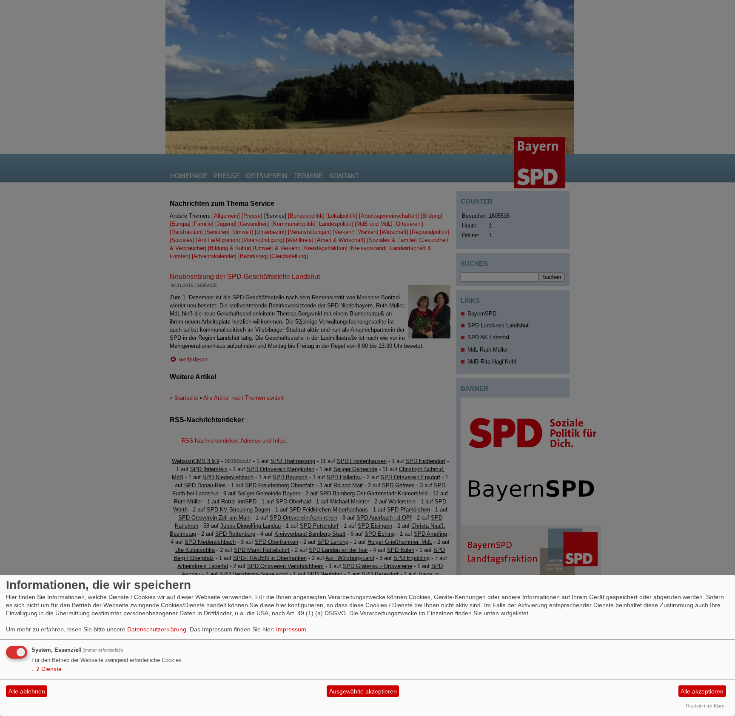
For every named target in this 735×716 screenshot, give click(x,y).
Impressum (291, 629)
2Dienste (46, 668)
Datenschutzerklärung (156, 629)
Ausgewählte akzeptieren (363, 691)
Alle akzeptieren (702, 691)
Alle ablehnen (27, 691)
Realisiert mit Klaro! (706, 705)
